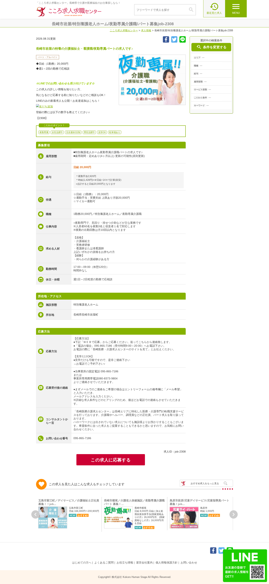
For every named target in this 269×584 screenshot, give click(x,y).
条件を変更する (211, 47)
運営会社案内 (144, 562)
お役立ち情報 (125, 562)
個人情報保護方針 (167, 562)
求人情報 (146, 30)
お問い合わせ (189, 562)
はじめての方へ (81, 562)
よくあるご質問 (104, 562)
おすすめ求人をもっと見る (205, 483)
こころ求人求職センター (124, 30)
